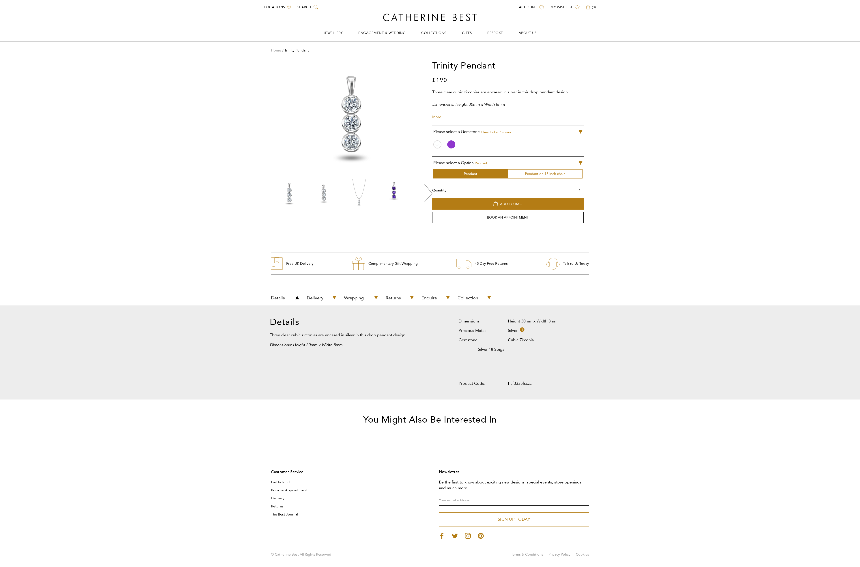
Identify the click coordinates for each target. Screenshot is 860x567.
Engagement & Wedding (382, 33)
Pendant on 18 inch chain (545, 173)
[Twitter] (455, 536)
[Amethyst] (451, 144)
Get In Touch (281, 482)
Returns (277, 506)
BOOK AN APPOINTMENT (508, 217)
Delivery (277, 498)
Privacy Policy (559, 554)
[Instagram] (468, 536)
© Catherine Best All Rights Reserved (301, 554)
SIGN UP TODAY (514, 519)
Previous (267, 193)
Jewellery (333, 33)
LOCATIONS (274, 7)
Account (528, 7)
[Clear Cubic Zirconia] (437, 144)
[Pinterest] (481, 536)
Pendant (470, 173)
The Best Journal (284, 514)
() (594, 7)
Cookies (582, 554)
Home (276, 50)
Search (304, 7)
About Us (528, 33)
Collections (433, 33)
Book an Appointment (289, 490)
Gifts (467, 33)
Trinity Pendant (296, 50)
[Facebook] (442, 536)
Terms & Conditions (527, 554)
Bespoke (495, 33)
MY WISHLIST (561, 7)
